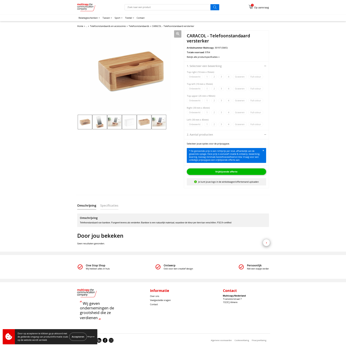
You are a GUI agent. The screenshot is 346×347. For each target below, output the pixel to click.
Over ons (154, 296)
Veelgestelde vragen (160, 300)
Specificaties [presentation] (109, 205)
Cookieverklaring (241, 340)
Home (80, 26)
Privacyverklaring (259, 340)
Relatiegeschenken (88, 17)
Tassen (106, 17)
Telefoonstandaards (139, 26)
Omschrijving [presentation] (86, 205)
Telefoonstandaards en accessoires (108, 26)
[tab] (86, 205)
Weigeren (91, 337)
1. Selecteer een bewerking (204, 66)
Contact (140, 17)
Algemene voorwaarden (221, 340)
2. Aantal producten (200, 134)
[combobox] (168, 7)
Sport (117, 17)
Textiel (128, 17)
